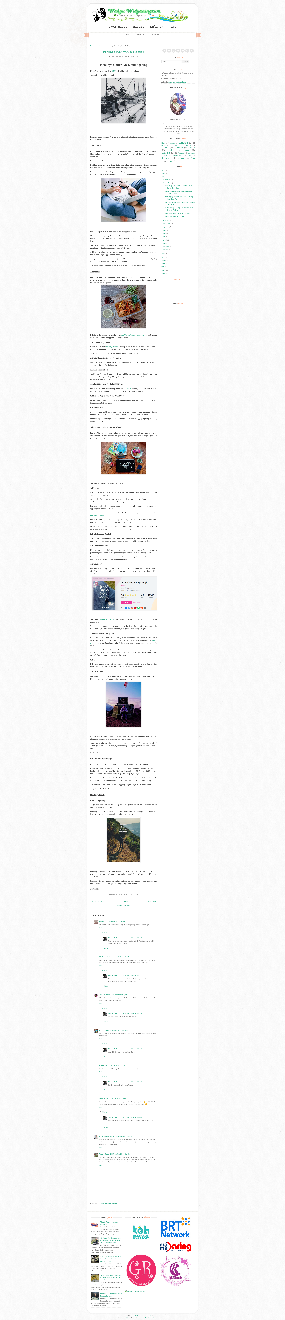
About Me (140, 35)
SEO (113, 71)
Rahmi (101, 1065)
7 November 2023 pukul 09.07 (132, 938)
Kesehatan (178, 147)
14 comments (133, 56)
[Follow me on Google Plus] (174, 51)
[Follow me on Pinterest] (178, 51)
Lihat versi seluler (123, 905)
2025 (163, 170)
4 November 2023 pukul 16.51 (122, 995)
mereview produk (97, 515)
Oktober (166, 220)
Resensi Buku (177, 155)
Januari (165, 250)
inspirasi (187, 145)
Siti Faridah (103, 957)
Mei (164, 237)
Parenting (181, 153)
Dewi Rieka (103, 1030)
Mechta (102, 1098)
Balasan (104, 932)
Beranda (125, 901)
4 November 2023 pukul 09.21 (119, 957)
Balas (101, 928)
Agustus (166, 227)
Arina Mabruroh (105, 995)
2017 (163, 270)
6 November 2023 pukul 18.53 (116, 1098)
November (167, 183)
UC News (127, 388)
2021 (163, 257)
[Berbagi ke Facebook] (97, 889)
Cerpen (163, 145)
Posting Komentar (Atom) (108, 1203)
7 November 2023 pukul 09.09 (132, 1049)
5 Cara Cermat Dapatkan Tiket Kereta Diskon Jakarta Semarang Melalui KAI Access (111, 1258)
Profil (166, 155)
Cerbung (172, 143)
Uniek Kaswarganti (106, 1136)
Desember (166, 179)
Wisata (170, 161)
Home (128, 35)
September (167, 223)
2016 (163, 273)
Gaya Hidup (174, 145)
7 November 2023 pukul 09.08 (132, 975)
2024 (163, 173)
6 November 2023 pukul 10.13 (115, 1065)
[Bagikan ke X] (95, 889)
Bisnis (163, 143)
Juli (164, 230)
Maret (165, 243)
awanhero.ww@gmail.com (177, 82)
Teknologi (181, 158)
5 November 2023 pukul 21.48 (118, 1030)
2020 (163, 260)
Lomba (104, 46)
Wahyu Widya (116, 56)
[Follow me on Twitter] (169, 51)
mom (109, 400)
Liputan (170, 150)
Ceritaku (98, 46)
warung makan (112, 346)
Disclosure (155, 35)
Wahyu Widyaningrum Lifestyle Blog (141, 1316)
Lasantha (144, 1318)
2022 (163, 254)
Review (165, 158)
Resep (190, 155)
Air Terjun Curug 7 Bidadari (132, 335)
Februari (166, 246)
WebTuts (127, 1318)
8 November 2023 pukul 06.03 (121, 1154)
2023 (163, 177)
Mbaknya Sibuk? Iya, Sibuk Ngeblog (123, 51)
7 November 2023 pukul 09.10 (132, 1117)
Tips (192, 158)
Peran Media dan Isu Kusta (174, 216)
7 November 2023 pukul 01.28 (124, 1136)
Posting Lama (151, 901)
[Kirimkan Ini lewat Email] (91, 889)
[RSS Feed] (192, 51)
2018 (163, 267)
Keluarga (165, 147)
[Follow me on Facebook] (164, 51)
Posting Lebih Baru (97, 901)
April (165, 240)
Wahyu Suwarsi (105, 1154)
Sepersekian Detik (107, 619)
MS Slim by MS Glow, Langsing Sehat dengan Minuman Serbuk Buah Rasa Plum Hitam (110, 1240)
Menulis (165, 152)
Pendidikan (191, 153)
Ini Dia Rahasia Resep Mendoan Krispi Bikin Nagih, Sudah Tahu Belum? (110, 1277)
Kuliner (192, 147)
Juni (164, 233)
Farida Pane (103, 921)
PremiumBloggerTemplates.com (157, 1318)
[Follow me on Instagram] (187, 51)
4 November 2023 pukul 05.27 (119, 921)
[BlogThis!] (93, 889)
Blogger (162, 1316)
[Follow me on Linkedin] (183, 51)
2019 (163, 264)
